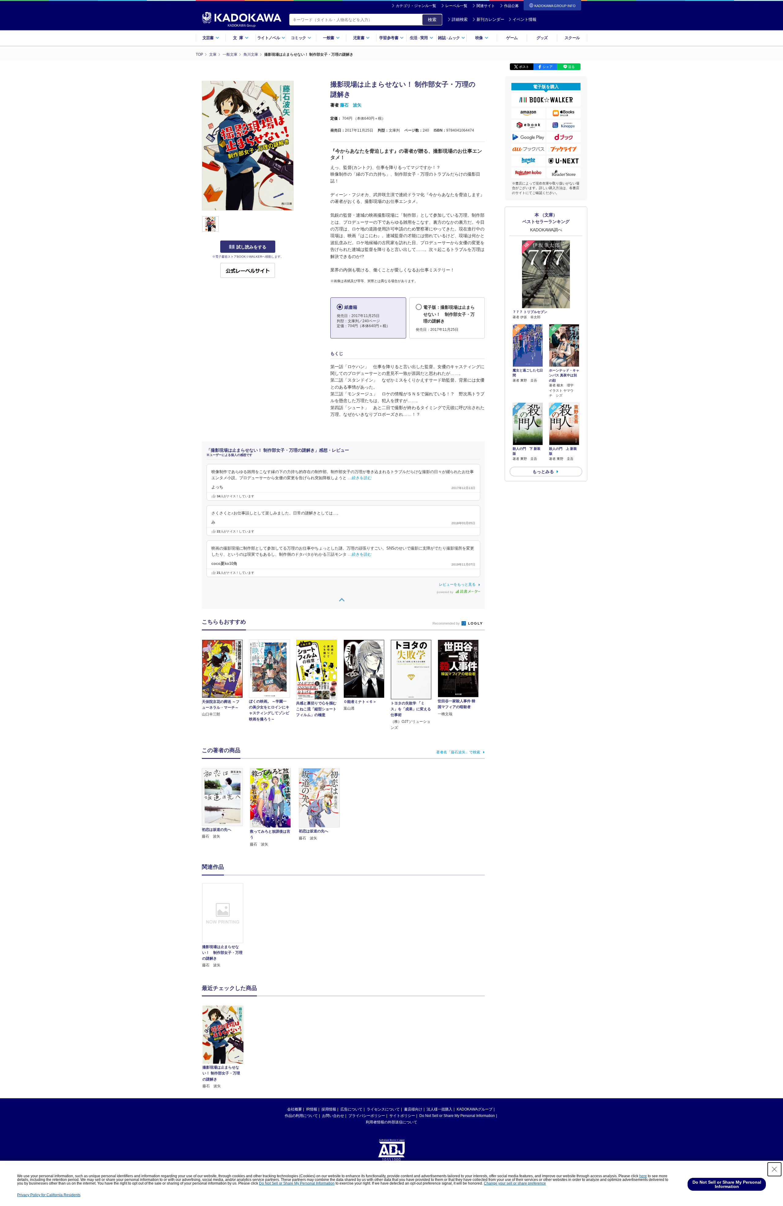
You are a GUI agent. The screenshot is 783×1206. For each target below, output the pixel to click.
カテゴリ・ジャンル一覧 (416, 6)
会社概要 (294, 1109)
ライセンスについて (383, 1109)
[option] (226, 926)
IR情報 (311, 1109)
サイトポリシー (402, 1116)
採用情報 (328, 1109)
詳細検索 (460, 19)
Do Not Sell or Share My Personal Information (457, 1116)
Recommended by (446, 623)
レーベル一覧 (456, 6)
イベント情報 (524, 19)
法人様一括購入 (439, 1109)
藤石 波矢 (351, 105)
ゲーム (512, 37)
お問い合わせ (333, 1116)
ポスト (524, 67)
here (643, 1176)
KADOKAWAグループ (474, 1109)
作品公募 (511, 6)
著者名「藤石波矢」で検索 (458, 752)
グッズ (542, 37)
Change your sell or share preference (515, 1183)
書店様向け (413, 1109)
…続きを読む (360, 478)
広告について (351, 1109)
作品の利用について (301, 1116)
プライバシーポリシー (366, 1116)
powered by (445, 592)
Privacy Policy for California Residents (48, 1195)
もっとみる (543, 471)
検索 (432, 19)
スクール (572, 37)
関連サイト (486, 6)
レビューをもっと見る (457, 584)
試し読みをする (251, 247)
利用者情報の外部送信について (391, 1122)
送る (571, 67)
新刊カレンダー (490, 19)
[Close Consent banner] (774, 1169)
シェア (548, 67)
